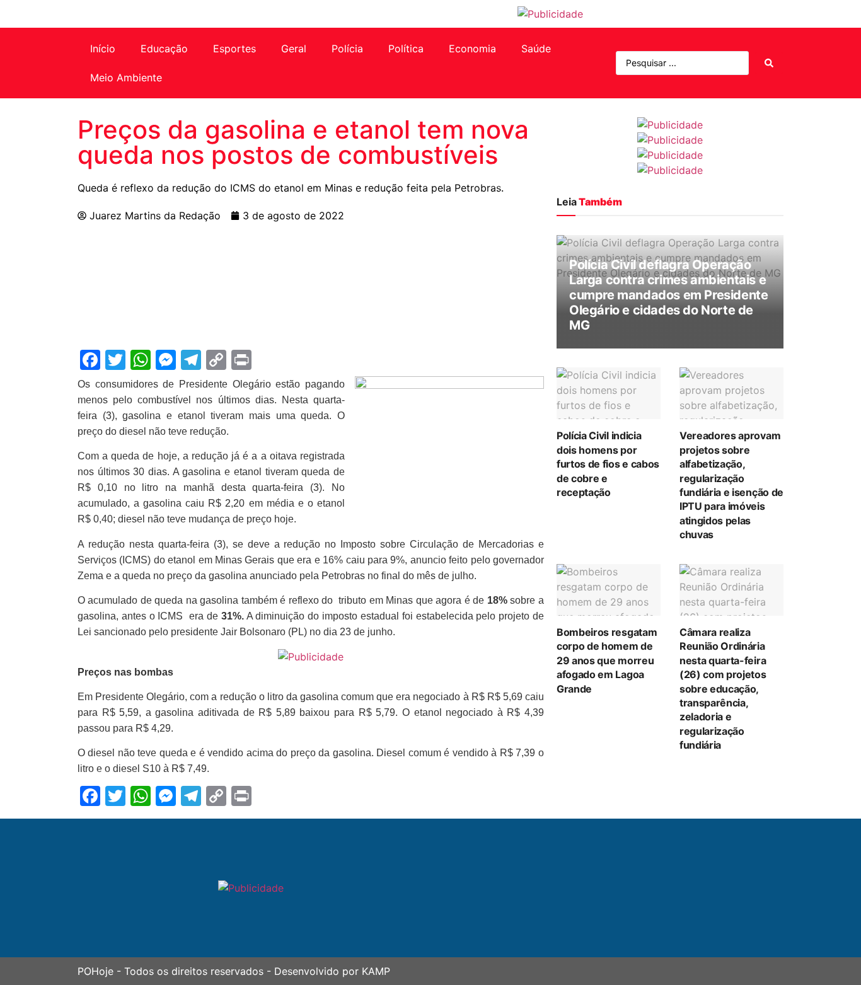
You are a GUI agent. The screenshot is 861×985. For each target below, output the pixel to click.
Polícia (347, 48)
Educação (164, 48)
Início (102, 48)
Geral (293, 48)
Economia (472, 48)
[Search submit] (769, 63)
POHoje (95, 971)
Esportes (234, 48)
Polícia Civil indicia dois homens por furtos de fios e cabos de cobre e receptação (608, 463)
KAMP (376, 971)
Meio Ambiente (126, 77)
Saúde (536, 48)
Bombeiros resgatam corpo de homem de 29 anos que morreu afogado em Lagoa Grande (607, 660)
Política (406, 48)
